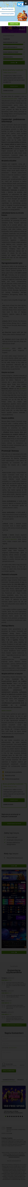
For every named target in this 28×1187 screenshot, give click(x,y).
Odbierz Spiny (14, 24)
